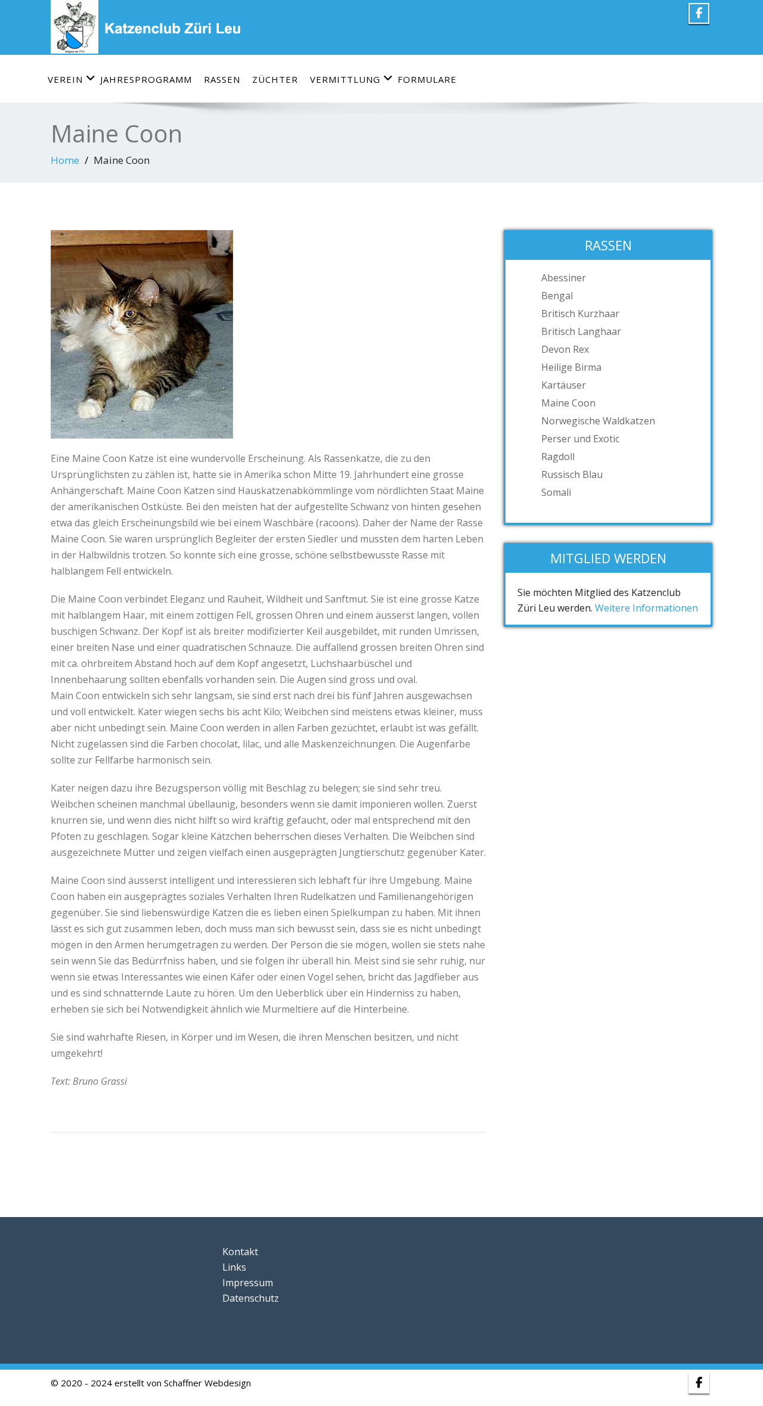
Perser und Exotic (580, 439)
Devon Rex (565, 349)
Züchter (275, 79)
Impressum (247, 1282)
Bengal (557, 296)
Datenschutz (250, 1298)
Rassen (222, 79)
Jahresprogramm (146, 79)
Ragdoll (558, 457)
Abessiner (563, 278)
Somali (556, 492)
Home (65, 160)
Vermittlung (345, 79)
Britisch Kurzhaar (580, 313)
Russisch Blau (572, 474)
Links (234, 1267)
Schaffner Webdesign (207, 1383)
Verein (65, 79)
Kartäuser (563, 385)
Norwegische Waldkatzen (598, 421)
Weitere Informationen (646, 607)
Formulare (427, 79)
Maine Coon (568, 403)
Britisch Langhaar (581, 331)
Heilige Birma (571, 367)
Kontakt (240, 1251)
